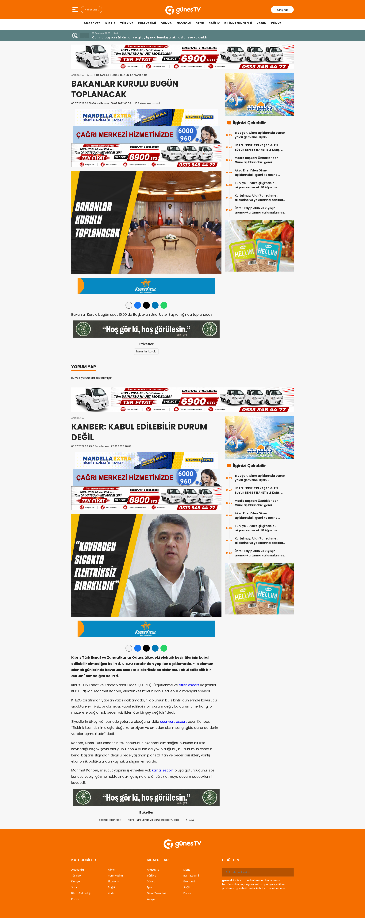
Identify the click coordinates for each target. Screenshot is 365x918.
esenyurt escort (173, 721)
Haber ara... (91, 9)
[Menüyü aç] (75, 9)
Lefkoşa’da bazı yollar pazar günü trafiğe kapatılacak (133, 37)
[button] (82, 35)
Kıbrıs (110, 23)
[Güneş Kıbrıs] (183, 9)
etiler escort (189, 685)
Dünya (166, 23)
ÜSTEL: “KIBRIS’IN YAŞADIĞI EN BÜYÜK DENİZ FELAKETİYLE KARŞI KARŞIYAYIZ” (257, 147)
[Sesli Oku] (128, 305)
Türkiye (126, 23)
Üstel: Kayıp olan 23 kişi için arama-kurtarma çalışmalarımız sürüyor (259, 210)
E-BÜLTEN (230, 860)
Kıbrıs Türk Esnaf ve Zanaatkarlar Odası (153, 820)
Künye (276, 23)
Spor (200, 23)
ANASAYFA (77, 75)
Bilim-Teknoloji (238, 23)
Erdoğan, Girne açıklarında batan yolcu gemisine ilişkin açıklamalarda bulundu (260, 135)
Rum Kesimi (147, 23)
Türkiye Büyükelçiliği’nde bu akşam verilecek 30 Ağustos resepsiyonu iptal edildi (256, 185)
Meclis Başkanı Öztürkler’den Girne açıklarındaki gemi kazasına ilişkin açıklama (256, 160)
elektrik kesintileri (110, 820)
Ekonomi (183, 23)
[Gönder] (289, 872)
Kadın (261, 23)
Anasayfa (92, 23)
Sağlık (214, 23)
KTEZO (190, 820)
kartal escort (163, 770)
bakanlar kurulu (146, 351)
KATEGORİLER (83, 860)
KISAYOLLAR (158, 860)
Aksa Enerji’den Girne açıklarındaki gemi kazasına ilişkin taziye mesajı (256, 172)
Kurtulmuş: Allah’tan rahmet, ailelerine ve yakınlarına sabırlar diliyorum (259, 198)
